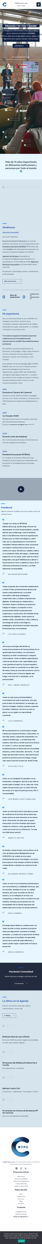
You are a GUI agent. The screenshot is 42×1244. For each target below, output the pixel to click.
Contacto (21, 1204)
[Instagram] (21, 1168)
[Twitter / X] (25, 1168)
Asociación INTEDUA (21, 1179)
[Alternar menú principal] (38, 4)
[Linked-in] (16, 1168)
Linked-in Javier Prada (21, 1186)
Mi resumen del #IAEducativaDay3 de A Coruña (19, 1064)
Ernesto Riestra (16, 838)
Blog (21, 1201)
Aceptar (21, 1241)
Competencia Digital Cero (21, 1181)
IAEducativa (21, 1176)
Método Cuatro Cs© (11, 1088)
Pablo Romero (15, 913)
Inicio (21, 1194)
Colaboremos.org (21, 1184)
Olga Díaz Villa (15, 766)
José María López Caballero (22, 799)
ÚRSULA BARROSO (16, 952)
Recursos (21, 1199)
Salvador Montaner (18, 574)
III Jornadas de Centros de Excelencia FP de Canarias (20, 1111)
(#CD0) (21, 425)
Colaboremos (21, 1196)
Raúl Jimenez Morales (19, 685)
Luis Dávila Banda (17, 634)
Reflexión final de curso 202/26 (15, 1037)
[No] (39, 1238)
